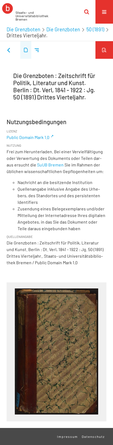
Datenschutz (93, 436)
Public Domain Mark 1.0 (28, 137)
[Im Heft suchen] (104, 50)
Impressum (67, 436)
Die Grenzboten (23, 29)
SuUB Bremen (50, 164)
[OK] (86, 12)
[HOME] (25, 12)
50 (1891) (95, 29)
